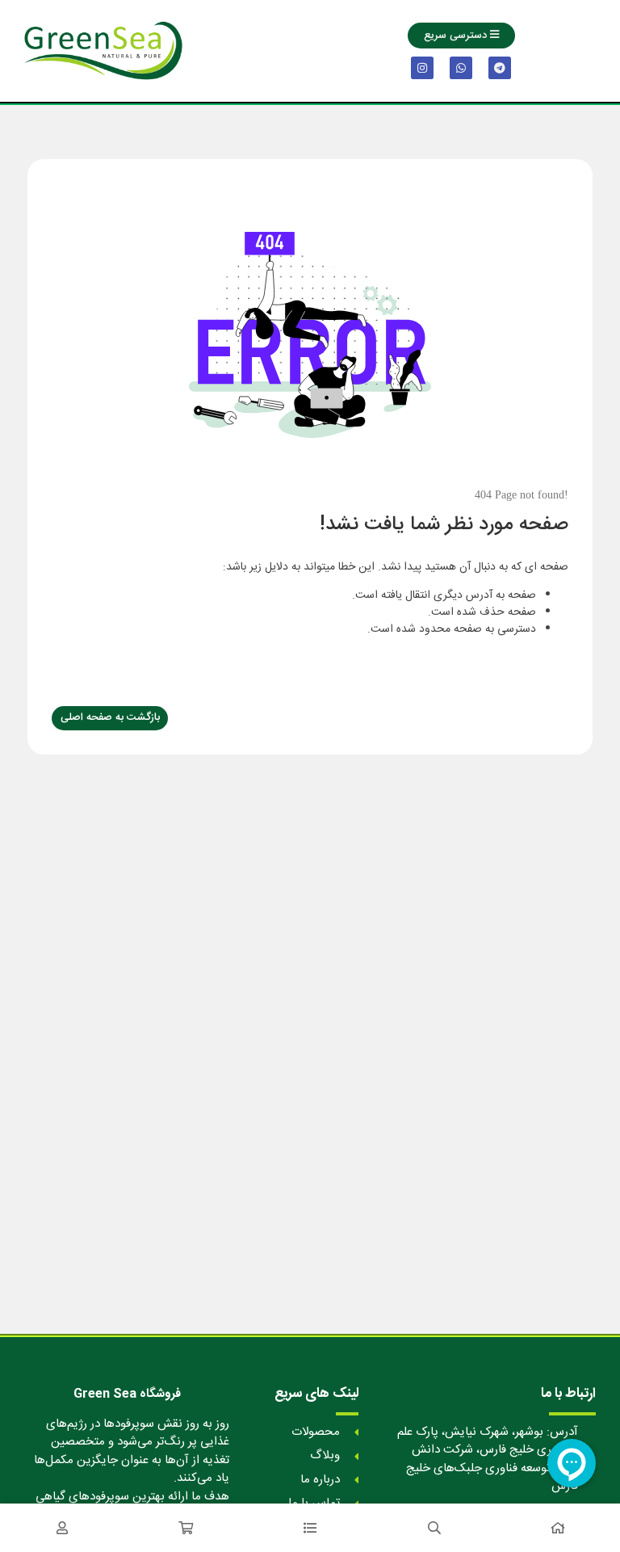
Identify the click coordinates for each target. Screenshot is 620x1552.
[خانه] (558, 1528)
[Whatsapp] (461, 68)
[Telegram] (499, 68)
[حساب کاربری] (62, 1528)
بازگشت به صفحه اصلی (110, 717)
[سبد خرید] (186, 1528)
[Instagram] (422, 68)
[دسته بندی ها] (310, 1528)
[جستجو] (434, 1528)
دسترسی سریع (457, 35)
